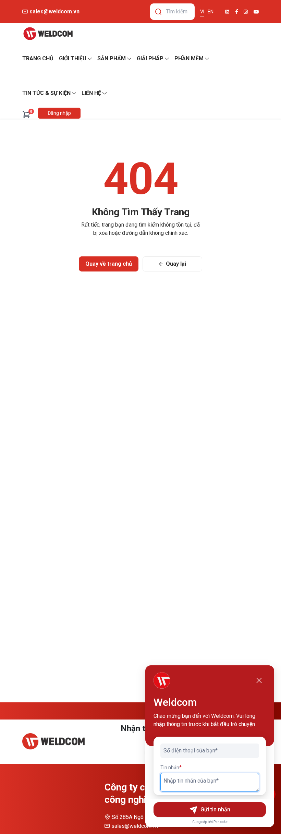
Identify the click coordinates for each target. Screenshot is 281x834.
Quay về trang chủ (108, 264)
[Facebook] (236, 11)
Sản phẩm (111, 58)
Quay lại (176, 264)
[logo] (48, 33)
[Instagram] (246, 12)
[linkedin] (227, 11)
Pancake (220, 822)
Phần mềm (189, 58)
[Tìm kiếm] (158, 11)
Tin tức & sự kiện (46, 93)
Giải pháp (150, 58)
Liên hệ (91, 93)
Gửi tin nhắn (215, 809)
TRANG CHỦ (37, 58)
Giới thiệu (72, 58)
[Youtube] (256, 12)
